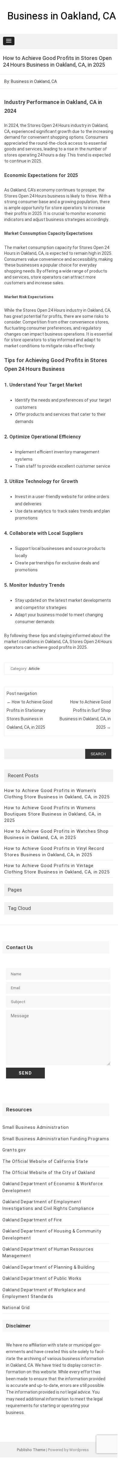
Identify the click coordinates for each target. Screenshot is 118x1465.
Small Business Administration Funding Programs (55, 1138)
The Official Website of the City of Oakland (48, 1172)
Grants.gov (14, 1150)
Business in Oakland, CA (61, 16)
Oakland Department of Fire (32, 1219)
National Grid (16, 1307)
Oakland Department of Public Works (42, 1278)
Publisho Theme (31, 1450)
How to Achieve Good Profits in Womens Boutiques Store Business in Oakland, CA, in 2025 (52, 814)
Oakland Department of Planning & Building (48, 1267)
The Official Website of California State (45, 1161)
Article (34, 668)
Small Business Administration (35, 1127)
